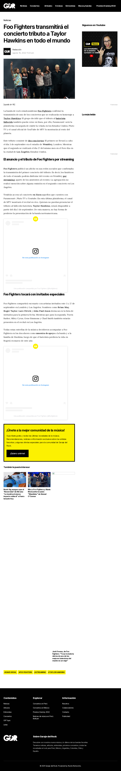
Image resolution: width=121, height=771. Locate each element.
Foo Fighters (26, 672)
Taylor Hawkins (57, 672)
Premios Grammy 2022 (106, 6)
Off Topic (7, 720)
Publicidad (66, 716)
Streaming (41, 672)
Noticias (23, 6)
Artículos (48, 6)
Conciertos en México (41, 708)
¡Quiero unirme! (17, 453)
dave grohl (11, 672)
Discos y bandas (85, 6)
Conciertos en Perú (40, 704)
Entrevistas (70, 6)
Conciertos (34, 6)
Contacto (65, 712)
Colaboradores (68, 708)
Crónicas (59, 6)
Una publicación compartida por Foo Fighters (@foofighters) (36, 288)
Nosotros (65, 704)
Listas (6, 725)
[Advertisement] (99, 88)
